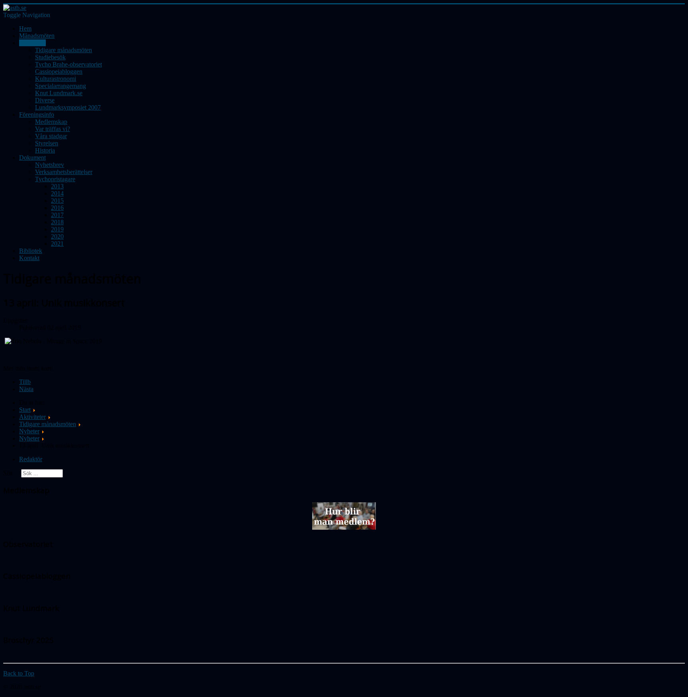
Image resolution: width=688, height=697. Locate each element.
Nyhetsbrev (49, 164)
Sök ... (11, 473)
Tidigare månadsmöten (63, 50)
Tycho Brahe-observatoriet (68, 64)
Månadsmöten (37, 35)
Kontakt (29, 258)
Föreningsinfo (36, 114)
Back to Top (18, 673)
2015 (57, 200)
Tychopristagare (55, 179)
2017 (57, 214)
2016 (57, 207)
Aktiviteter (32, 42)
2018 (57, 222)
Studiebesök (50, 57)
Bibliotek (30, 250)
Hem (25, 28)
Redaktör (30, 459)
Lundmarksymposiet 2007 (68, 107)
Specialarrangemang (60, 85)
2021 (57, 243)
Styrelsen (46, 143)
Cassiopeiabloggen (58, 71)
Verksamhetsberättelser (63, 171)
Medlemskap (51, 121)
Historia (45, 150)
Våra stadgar (51, 136)
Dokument (32, 157)
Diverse (45, 100)
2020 (57, 236)
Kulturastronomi (55, 78)
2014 (57, 193)
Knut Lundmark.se (58, 93)
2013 (57, 186)
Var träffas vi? (52, 128)
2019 (57, 229)
